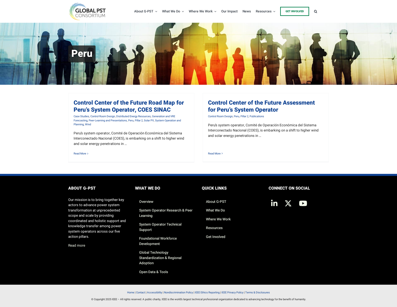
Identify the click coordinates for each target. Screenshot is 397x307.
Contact (140, 292)
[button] (315, 11)
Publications (257, 116)
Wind (88, 124)
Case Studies (81, 116)
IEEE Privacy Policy (232, 292)
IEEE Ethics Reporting (207, 292)
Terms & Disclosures (257, 292)
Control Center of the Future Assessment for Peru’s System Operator (261, 106)
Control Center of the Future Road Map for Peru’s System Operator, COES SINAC (129, 106)
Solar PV (149, 120)
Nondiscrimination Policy (178, 292)
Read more (76, 245)
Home (130, 292)
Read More (80, 153)
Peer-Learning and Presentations (108, 120)
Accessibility (154, 292)
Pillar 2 (139, 120)
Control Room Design (102, 116)
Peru (131, 120)
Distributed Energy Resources (133, 116)
